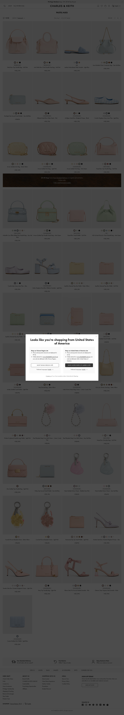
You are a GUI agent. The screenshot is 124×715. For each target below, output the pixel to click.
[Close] (96, 336)
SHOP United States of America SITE (79, 365)
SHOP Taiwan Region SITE (45, 365)
